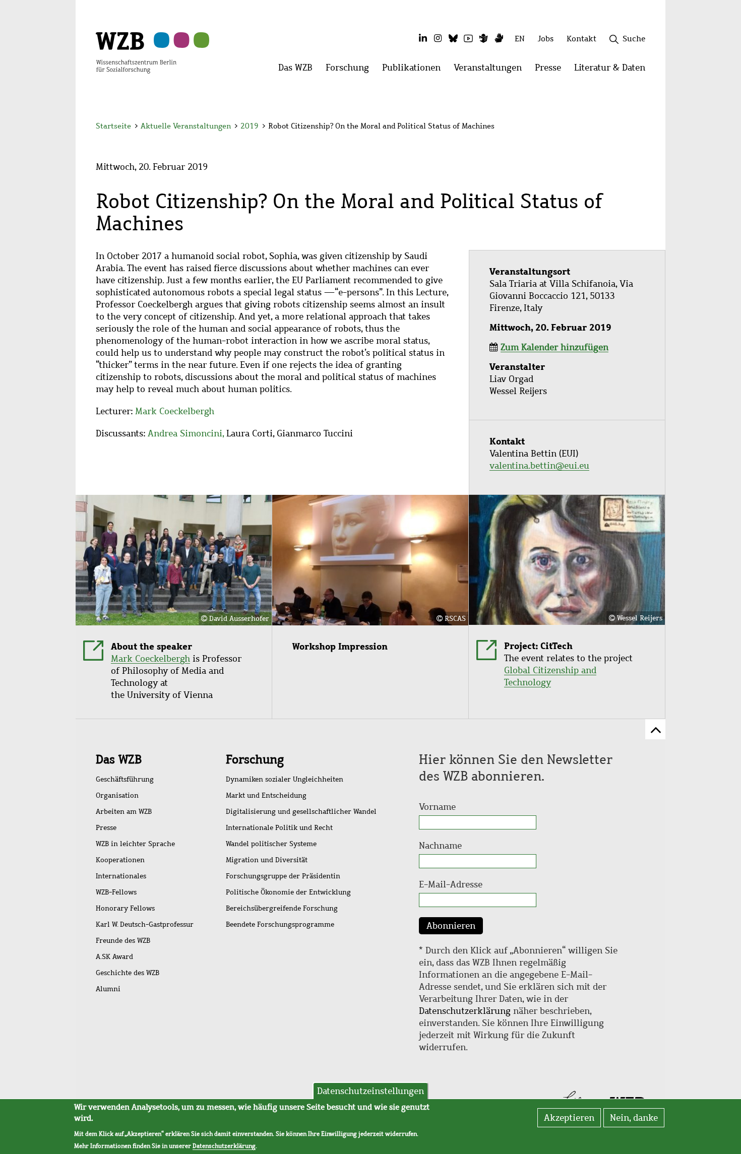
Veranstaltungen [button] (491, 70)
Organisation (117, 795)
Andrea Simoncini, (186, 433)
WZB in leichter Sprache (135, 844)
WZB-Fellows (116, 892)
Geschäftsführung (125, 779)
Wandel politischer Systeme (271, 844)
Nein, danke (634, 1118)
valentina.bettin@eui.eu (539, 466)
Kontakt (581, 38)
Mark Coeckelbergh (174, 411)
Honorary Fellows (125, 908)
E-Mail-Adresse (450, 884)
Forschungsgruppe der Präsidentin (283, 876)
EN (520, 38)
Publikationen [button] (414, 70)
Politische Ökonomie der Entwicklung (288, 892)
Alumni (108, 989)
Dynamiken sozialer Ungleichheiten (284, 779)
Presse (106, 827)
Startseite (113, 126)
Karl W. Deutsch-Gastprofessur (145, 924)
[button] (647, 127)
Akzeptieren (569, 1118)
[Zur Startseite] (136, 52)
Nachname (440, 846)
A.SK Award (114, 956)
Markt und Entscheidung (266, 795)
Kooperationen (120, 860)
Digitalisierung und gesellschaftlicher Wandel (301, 811)
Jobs (545, 38)
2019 (249, 126)
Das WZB (119, 759)
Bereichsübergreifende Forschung (282, 908)
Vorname (437, 807)
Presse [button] (551, 70)
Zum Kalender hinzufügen (554, 347)
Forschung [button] (351, 70)
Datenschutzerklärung (465, 1011)
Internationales (121, 876)
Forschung (255, 759)
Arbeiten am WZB (124, 811)
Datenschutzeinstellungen (370, 1091)
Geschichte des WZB (127, 973)
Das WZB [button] (298, 70)
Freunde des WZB (123, 940)
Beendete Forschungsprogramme (280, 924)
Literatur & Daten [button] (613, 70)
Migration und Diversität (266, 860)
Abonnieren (450, 926)
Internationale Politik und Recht (279, 827)
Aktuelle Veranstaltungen (187, 126)
